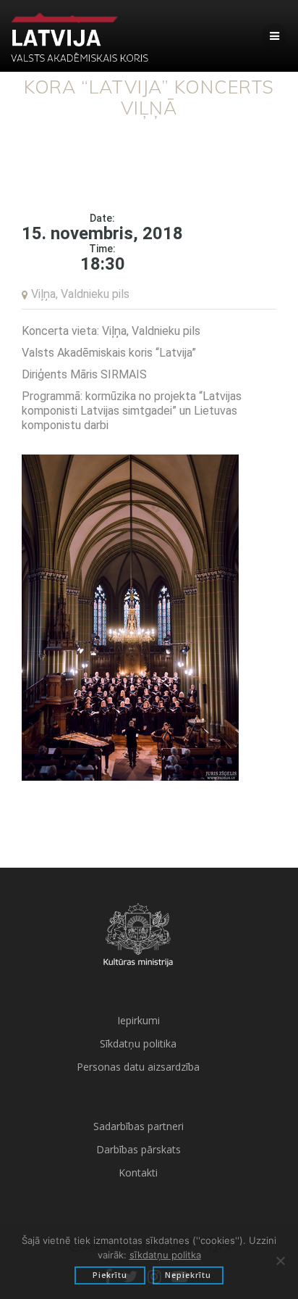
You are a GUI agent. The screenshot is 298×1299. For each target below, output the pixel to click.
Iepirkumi (138, 1020)
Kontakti (138, 1172)
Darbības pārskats (138, 1149)
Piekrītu (110, 1275)
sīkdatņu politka (165, 1255)
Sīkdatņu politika (138, 1043)
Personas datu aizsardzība (138, 1067)
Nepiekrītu (188, 1275)
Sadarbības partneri (138, 1126)
